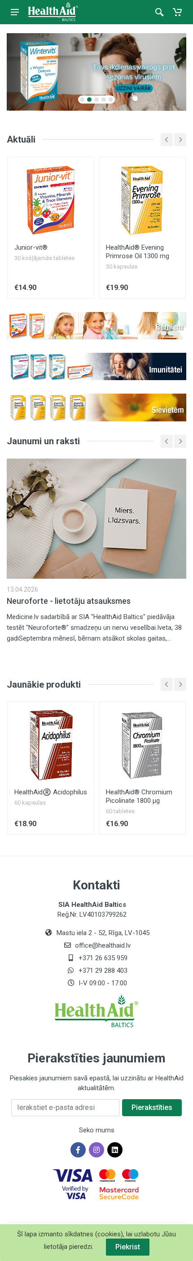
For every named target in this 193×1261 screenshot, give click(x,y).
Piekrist (127, 1247)
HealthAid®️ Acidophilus (50, 792)
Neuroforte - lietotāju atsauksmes (69, 601)
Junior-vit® (31, 247)
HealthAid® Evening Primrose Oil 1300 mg (137, 251)
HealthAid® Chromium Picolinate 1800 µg (139, 796)
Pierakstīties (152, 1107)
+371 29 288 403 (102, 970)
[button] (82, 99)
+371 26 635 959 (102, 958)
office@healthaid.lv (103, 945)
